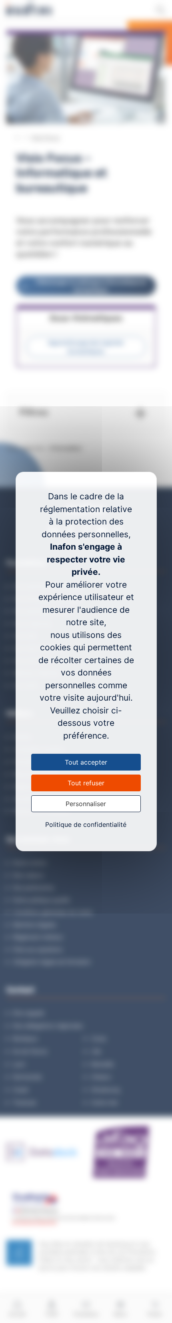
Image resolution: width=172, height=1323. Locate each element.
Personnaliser (86, 804)
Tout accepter (86, 762)
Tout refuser (86, 783)
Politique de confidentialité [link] (85, 824)
